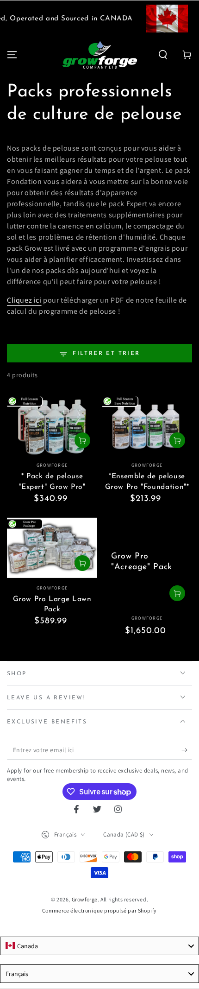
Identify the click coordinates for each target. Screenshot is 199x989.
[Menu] (12, 55)
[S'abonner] (186, 750)
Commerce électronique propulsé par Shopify (99, 910)
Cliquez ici (24, 300)
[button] (163, 55)
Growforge (85, 899)
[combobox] (99, 946)
